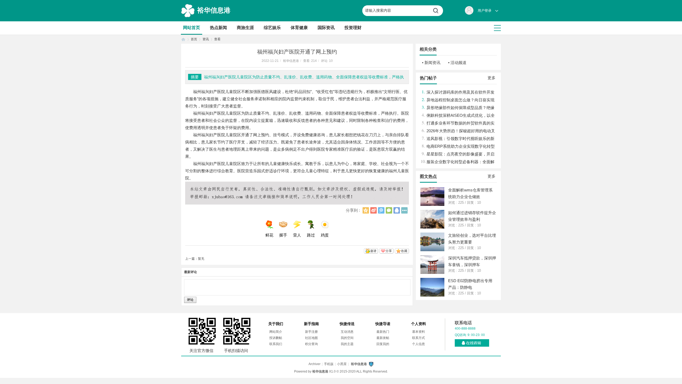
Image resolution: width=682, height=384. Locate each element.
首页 (183, 39)
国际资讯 (326, 27)
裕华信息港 (213, 10)
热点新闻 (218, 27)
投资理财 (353, 27)
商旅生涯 (245, 27)
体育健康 (299, 27)
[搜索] (437, 10)
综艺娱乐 (272, 27)
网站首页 (191, 27)
